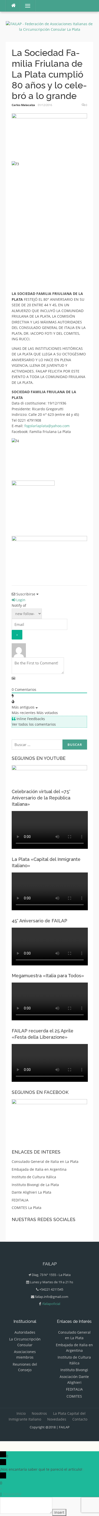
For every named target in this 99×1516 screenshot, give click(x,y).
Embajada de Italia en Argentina (39, 1169)
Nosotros (39, 1413)
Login (20, 599)
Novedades (56, 1419)
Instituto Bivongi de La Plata (35, 1184)
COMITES (74, 1396)
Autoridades (24, 1332)
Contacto (79, 1419)
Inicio (21, 1413)
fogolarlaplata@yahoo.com (47, 425)
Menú (25, 5)
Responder (12, 1494)
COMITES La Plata (26, 1207)
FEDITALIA (20, 1200)
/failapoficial (51, 1303)
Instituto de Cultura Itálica (34, 1176)
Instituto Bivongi (74, 1369)
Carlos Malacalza (23, 105)
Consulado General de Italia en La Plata (45, 1161)
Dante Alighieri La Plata (31, 1192)
